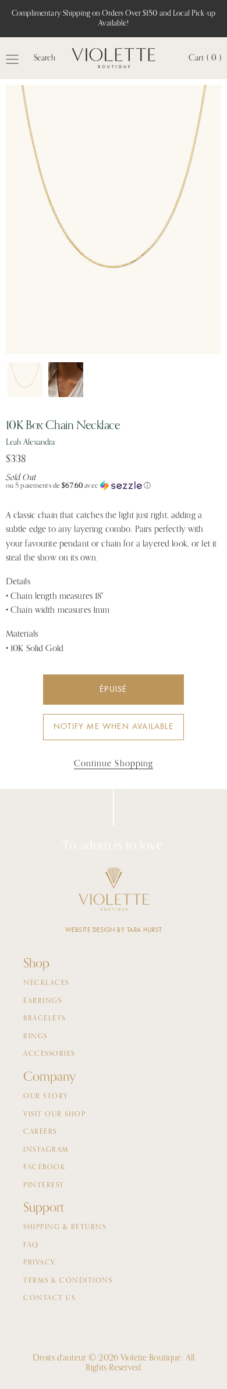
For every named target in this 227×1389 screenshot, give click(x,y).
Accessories (49, 1054)
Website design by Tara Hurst (113, 930)
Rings (35, 1036)
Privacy (39, 1262)
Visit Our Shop (54, 1114)
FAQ (31, 1245)
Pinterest (44, 1185)
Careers (40, 1132)
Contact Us (49, 1298)
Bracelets (44, 1018)
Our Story (46, 1096)
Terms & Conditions (67, 1280)
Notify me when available (113, 726)
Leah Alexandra (30, 442)
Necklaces (46, 983)
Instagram (46, 1150)
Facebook (44, 1167)
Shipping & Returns (64, 1227)
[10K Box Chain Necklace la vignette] (25, 379)
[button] (113, 485)
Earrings (42, 1001)
